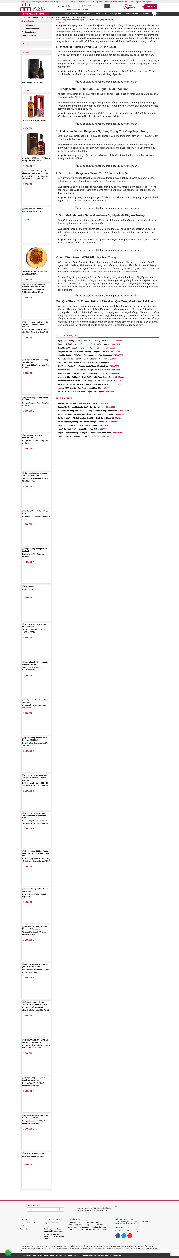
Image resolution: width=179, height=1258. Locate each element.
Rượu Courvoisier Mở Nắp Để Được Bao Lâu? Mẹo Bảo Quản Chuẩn (90, 433)
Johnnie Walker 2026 (98, 1227)
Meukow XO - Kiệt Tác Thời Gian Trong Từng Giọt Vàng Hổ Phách (89, 384)
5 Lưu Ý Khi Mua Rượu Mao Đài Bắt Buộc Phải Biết (83, 429)
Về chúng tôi (25, 1226)
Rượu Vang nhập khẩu (76, 1222)
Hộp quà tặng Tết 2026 (94, 1225)
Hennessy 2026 (92, 1222)
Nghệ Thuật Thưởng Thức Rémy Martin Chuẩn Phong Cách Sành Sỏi (90, 341)
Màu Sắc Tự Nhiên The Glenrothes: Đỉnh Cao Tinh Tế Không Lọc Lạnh (91, 414)
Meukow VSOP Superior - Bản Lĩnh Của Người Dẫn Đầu (85, 388)
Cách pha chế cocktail (30, 28)
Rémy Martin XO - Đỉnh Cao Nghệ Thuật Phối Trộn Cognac (86, 348)
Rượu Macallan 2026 (75, 1229)
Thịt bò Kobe (106, 1255)
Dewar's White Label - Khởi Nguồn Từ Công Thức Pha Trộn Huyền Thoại (91, 381)
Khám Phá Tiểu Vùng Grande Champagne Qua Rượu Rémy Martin (89, 344)
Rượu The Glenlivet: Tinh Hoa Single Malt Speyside (83, 425)
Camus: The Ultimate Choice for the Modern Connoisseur (86, 407)
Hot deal (87, 14)
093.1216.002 (124, 1224)
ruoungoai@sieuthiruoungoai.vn (131, 1231)
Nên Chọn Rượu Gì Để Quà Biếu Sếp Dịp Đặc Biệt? (83, 403)
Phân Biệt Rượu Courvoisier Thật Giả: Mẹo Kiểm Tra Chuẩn (86, 436)
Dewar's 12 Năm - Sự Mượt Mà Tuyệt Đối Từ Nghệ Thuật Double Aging (91, 377)
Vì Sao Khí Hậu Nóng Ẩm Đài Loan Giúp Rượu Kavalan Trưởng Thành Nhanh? (93, 411)
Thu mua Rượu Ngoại (76, 1225)
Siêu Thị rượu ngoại (40, 1255)
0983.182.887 (125, 1227)
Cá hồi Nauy (116, 1255)
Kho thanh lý (100, 14)
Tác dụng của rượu (28, 32)
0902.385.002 (134, 1224)
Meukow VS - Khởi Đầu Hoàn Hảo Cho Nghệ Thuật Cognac (86, 392)
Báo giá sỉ (151, 6)
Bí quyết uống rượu (28, 35)
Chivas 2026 (84, 1227)
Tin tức (146, 14)
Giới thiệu (24, 1229)
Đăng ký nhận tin (32, 1205)
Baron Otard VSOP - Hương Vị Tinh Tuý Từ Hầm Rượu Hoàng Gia (88, 363)
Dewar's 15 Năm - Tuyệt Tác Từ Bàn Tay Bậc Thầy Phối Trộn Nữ (88, 373)
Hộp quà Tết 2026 (72, 14)
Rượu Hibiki (101, 1229)
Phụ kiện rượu (116, 14)
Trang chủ (25, 17)
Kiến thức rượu (132, 14)
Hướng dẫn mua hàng (52, 1226)
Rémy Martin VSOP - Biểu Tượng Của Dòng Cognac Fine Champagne (90, 355)
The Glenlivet (90, 1229)
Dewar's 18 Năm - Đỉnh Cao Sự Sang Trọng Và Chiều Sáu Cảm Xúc (89, 370)
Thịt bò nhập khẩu (84, 1255)
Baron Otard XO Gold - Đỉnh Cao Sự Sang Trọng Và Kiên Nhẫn (88, 359)
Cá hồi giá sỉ (96, 1255)
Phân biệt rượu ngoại (29, 25)
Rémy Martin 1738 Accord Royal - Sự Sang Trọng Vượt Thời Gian (89, 352)
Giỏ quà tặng (73, 1227)
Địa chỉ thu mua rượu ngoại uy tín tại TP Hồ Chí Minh (54, 1236)
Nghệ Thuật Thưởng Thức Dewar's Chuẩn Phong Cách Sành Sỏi (88, 366)
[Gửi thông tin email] (61, 1209)
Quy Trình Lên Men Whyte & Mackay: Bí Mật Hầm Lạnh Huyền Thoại (89, 418)
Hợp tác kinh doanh (27, 1223)
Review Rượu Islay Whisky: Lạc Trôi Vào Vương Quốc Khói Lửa (88, 422)
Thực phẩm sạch (69, 1255)
